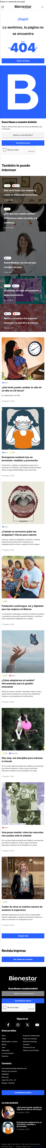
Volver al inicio (23, 61)
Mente (4, 1044)
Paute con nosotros (30, 1039)
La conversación (8, 1053)
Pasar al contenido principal (12, 2)
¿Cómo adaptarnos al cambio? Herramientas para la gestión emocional (18, 683)
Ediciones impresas (30, 1041)
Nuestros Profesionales (31, 1036)
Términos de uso (29, 1047)
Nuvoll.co (38, 1146)
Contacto (26, 1044)
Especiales (5, 1050)
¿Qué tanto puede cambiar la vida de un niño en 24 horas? (29, 1108)
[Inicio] (23, 7)
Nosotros (5, 1056)
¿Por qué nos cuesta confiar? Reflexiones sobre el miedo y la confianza (21, 218)
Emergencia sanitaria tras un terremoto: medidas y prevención (29, 1124)
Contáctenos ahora (23, 1092)
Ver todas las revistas (23, 959)
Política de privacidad (31, 1050)
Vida (3, 1047)
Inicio (3, 1036)
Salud (4, 1039)
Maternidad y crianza (9, 1041)
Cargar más (23, 936)
